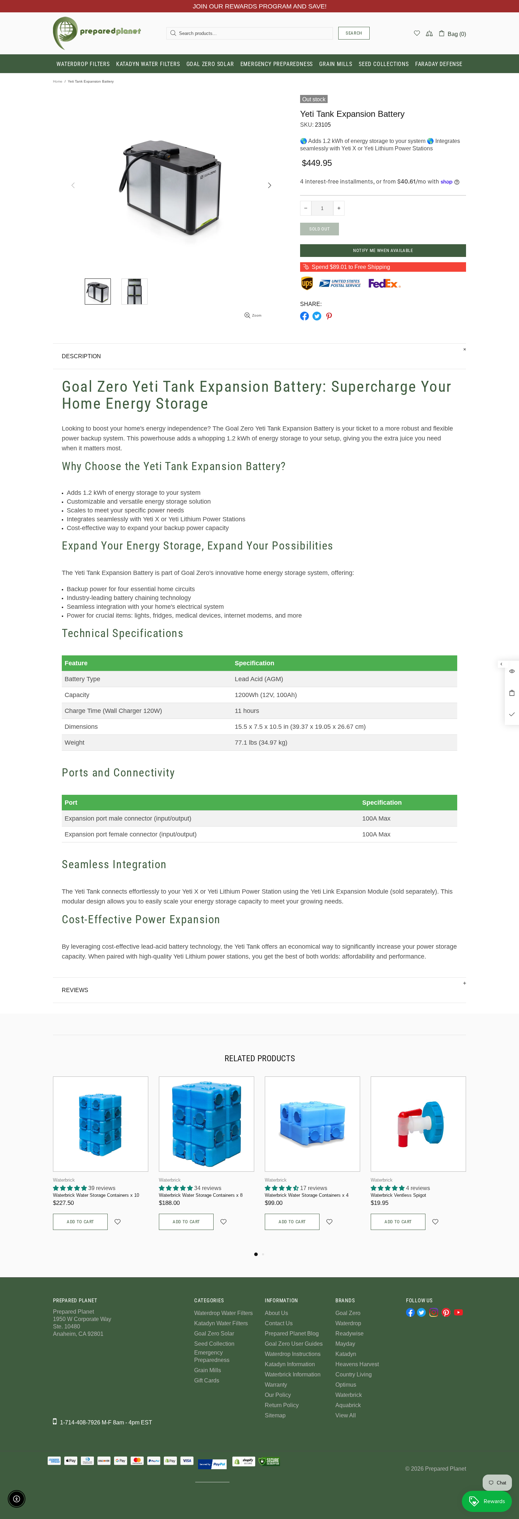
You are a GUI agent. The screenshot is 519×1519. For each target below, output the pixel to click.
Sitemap (275, 1415)
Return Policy (282, 1405)
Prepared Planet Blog (292, 1334)
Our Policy (278, 1395)
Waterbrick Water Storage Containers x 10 (96, 1195)
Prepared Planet (97, 33)
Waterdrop (348, 1323)
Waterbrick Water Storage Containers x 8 (201, 1195)
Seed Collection (214, 1344)
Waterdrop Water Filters (223, 1313)
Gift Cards (206, 1380)
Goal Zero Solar (214, 1334)
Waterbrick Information (293, 1374)
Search (354, 33)
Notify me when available (383, 250)
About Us (276, 1313)
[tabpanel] (101, 1160)
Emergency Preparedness (211, 1356)
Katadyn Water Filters (221, 1323)
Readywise (349, 1334)
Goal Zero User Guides (294, 1344)
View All (345, 1415)
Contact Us (279, 1323)
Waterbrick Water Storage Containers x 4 (306, 1195)
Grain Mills (207, 1370)
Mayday (345, 1344)
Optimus (345, 1385)
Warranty (276, 1385)
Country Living (353, 1374)
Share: (311, 304)
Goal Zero (347, 1313)
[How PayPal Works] (212, 1464)
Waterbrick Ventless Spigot (398, 1195)
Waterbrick (64, 1180)
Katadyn (345, 1354)
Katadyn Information (290, 1364)
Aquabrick (348, 1405)
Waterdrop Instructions (293, 1354)
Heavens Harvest (357, 1364)
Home (57, 81)
